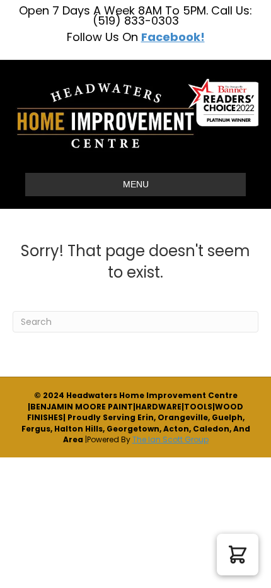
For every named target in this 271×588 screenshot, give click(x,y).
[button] (237, 554)
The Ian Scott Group (170, 439)
